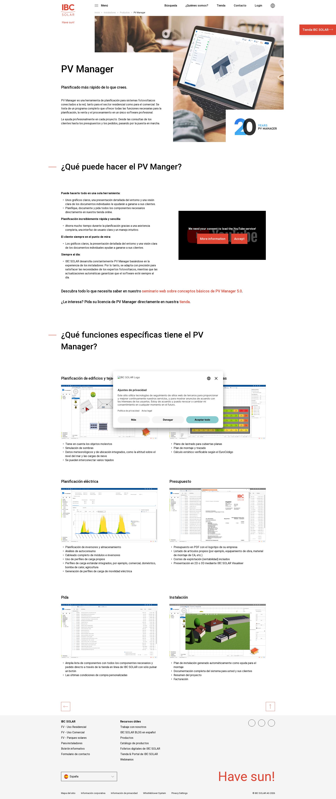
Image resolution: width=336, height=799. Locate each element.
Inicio (97, 12)
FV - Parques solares (74, 737)
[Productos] (65, 706)
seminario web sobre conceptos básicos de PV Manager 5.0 (192, 291)
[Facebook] (251, 723)
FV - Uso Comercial (73, 732)
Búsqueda (170, 5)
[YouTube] (271, 723)
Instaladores (110, 12)
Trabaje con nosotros (133, 727)
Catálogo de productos (134, 743)
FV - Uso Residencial (73, 727)
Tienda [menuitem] (221, 5)
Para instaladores (71, 743)
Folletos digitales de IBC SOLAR (140, 748)
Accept (239, 239)
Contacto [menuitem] (240, 5)
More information (212, 239)
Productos (125, 12)
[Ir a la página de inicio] (68, 8)
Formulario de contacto (75, 754)
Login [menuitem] (258, 5)
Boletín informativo (73, 748)
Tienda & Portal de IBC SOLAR (139, 754)
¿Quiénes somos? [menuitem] (197, 5)
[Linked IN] (261, 723)
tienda (184, 302)
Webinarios (127, 759)
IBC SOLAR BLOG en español (138, 732)
